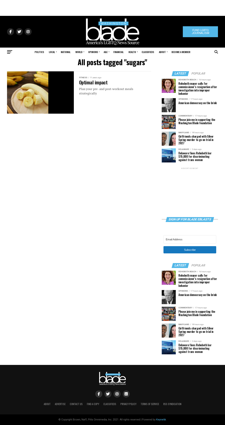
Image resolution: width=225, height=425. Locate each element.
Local (52, 52)
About (162, 52)
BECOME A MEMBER (181, 52)
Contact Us (76, 404)
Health (132, 52)
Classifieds (148, 52)
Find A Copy (93, 404)
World (78, 52)
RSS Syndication (172, 404)
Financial (118, 52)
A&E (106, 52)
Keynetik (161, 419)
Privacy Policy (128, 404)
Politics (39, 52)
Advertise (60, 404)
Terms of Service (150, 404)
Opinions (93, 52)
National (65, 52)
